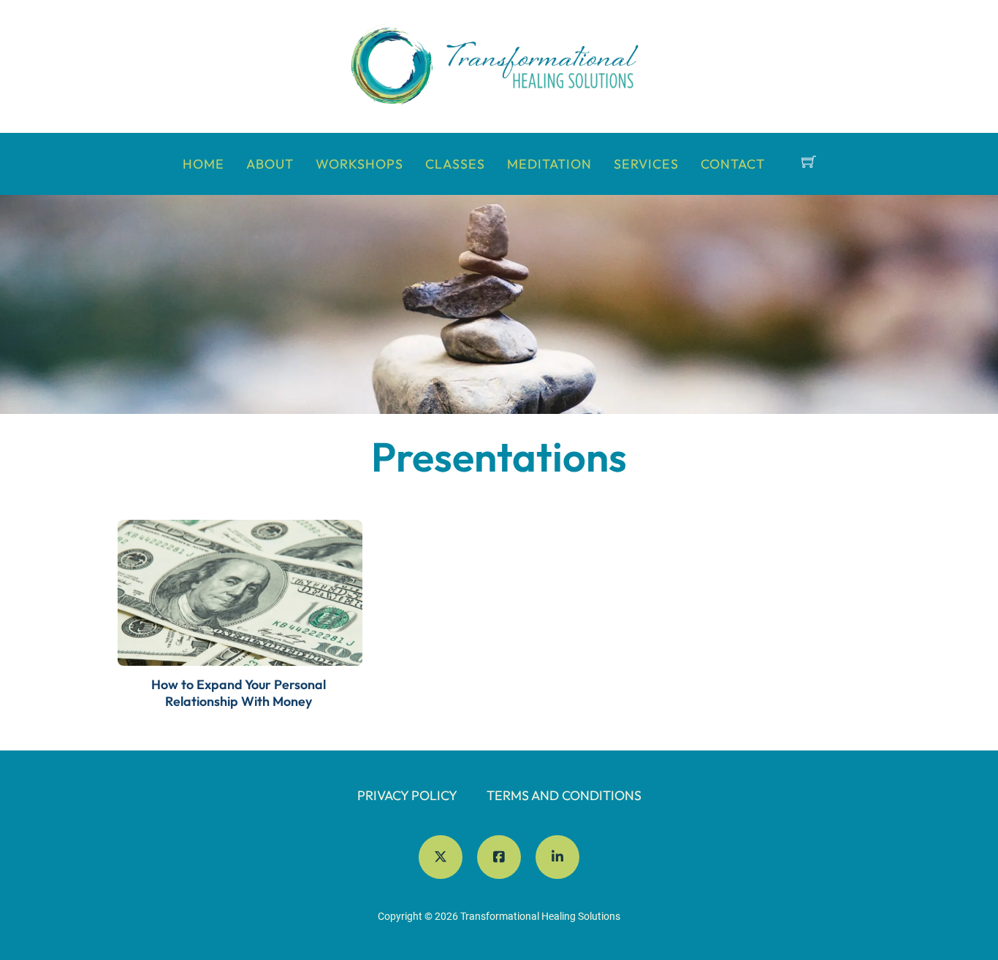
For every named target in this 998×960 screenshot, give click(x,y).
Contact (733, 163)
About (270, 163)
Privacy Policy (407, 795)
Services (646, 163)
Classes (455, 163)
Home (203, 163)
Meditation (549, 163)
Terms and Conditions (564, 795)
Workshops (359, 163)
